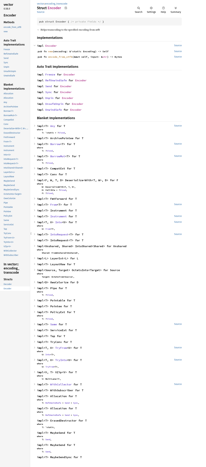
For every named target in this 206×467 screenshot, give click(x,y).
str (105, 56)
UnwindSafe (53, 109)
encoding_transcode (56, 3)
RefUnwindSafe (56, 80)
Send (48, 86)
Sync (48, 92)
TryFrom (61, 348)
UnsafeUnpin (54, 104)
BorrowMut (57, 156)
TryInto (61, 360)
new (50, 51)
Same (53, 324)
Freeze (50, 74)
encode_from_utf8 (60, 56)
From (53, 204)
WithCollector (61, 384)
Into (58, 222)
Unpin (49, 98)
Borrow (55, 144)
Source (40, 12)
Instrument (58, 216)
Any (52, 126)
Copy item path (65, 7)
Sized (62, 132)
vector (40, 3)
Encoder (51, 45)
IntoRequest (59, 234)
